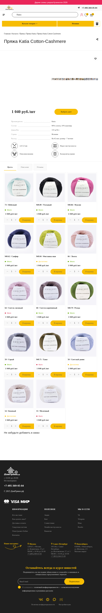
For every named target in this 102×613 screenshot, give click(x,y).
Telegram (81, 519)
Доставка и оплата (19, 523)
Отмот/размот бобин (20, 531)
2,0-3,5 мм (23, 146)
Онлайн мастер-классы (52, 527)
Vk (79, 515)
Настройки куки (65, 605)
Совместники (49, 523)
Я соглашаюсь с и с (50, 589)
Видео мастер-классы (68, 146)
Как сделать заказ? (19, 519)
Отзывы (40, 167)
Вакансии (48, 531)
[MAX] (54, 599)
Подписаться (74, 582)
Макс (80, 523)
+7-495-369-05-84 (89, 8)
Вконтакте (41, 599)
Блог (46, 519)
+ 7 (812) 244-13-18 (58, 556)
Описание (25, 167)
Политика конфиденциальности (43, 605)
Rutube (80, 527)
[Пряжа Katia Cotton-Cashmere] (53, 79)
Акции (46, 515)
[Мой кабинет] (81, 14)
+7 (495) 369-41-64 (34, 554)
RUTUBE (61, 599)
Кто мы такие (17, 515)
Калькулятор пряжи (67, 154)
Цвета (10, 167)
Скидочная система (19, 527)
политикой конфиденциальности (46, 587)
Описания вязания (26, 154)
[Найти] (15, 14)
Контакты (16, 535)
